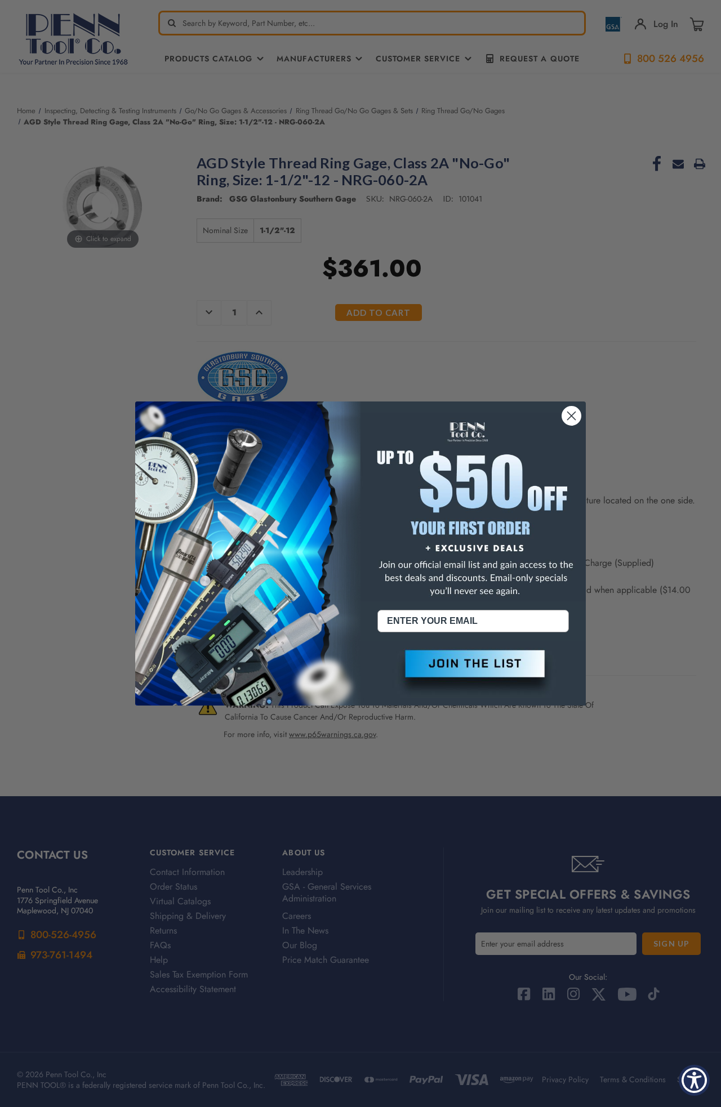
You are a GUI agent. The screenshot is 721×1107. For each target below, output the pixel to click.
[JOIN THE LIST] (473, 673)
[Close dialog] (571, 416)
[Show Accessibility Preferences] (694, 1080)
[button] (473, 673)
